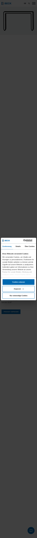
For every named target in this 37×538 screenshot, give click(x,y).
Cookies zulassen (18, 282)
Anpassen (17, 289)
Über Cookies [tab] (30, 246)
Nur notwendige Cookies (18, 295)
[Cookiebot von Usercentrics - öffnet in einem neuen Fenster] (26, 240)
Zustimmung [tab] (7, 246)
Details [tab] (18, 246)
